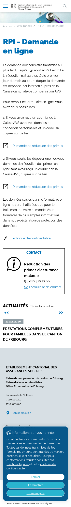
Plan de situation (21, 412)
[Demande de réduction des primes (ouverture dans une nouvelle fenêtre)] (34, 146)
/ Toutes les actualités (41, 306)
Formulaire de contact (45, 287)
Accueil (7, 26)
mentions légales (18, 464)
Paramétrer (35, 485)
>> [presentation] (61, 312)
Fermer (35, 477)
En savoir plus (36, 493)
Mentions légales (44, 503)
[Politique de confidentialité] (34, 238)
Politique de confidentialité (20, 503)
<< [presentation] (7, 312)
